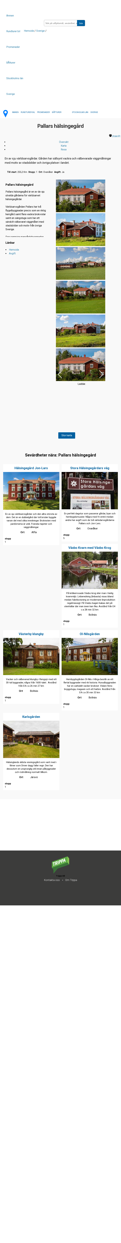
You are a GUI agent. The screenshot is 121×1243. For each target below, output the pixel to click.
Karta (63, 145)
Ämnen (10, 15)
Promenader (13, 46)
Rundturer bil (13, 31)
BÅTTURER (56, 112)
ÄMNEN (15, 112)
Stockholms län (14, 78)
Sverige (10, 94)
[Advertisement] (60, 472)
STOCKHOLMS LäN (80, 112)
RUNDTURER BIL (28, 112)
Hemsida (29, 30)
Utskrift (116, 136)
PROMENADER (43, 112)
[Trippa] (60, 872)
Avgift (12, 253)
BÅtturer (10, 62)
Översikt (63, 141)
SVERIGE (94, 112)
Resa (63, 149)
